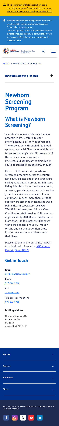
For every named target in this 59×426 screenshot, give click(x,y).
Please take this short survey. (20, 27)
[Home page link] (19, 51)
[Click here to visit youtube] (31, 418)
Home (6, 63)
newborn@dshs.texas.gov (17, 273)
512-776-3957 (12, 283)
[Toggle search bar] (42, 51)
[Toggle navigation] (53, 51)
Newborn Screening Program (22, 75)
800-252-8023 (12, 301)
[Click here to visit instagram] (15, 418)
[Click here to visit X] (23, 418)
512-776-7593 (12, 292)
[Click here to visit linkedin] (39, 418)
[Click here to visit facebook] (6, 418)
